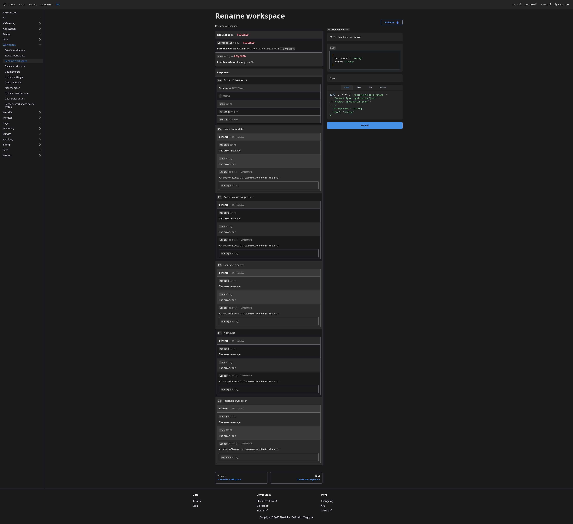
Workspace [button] (9, 44)
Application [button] (9, 28)
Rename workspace (16, 61)
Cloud (515, 4)
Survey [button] (7, 133)
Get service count (14, 98)
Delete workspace (15, 66)
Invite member (13, 82)
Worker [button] (7, 155)
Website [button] (7, 112)
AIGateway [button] (9, 23)
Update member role (17, 93)
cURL (346, 87)
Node (359, 87)
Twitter (261, 510)
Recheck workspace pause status (20, 105)
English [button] (562, 4)
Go (370, 87)
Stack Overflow (265, 501)
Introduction (10, 12)
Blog (195, 505)
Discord (529, 4)
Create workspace (15, 50)
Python (382, 87)
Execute (365, 125)
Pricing (32, 4)
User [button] (5, 39)
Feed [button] (5, 150)
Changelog (46, 4)
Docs (22, 4)
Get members (12, 71)
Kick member (12, 87)
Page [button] (6, 123)
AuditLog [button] (8, 139)
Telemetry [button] (8, 128)
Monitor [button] (7, 117)
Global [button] (6, 34)
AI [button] (4, 18)
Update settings (14, 77)
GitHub (544, 4)
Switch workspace (15, 55)
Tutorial (197, 501)
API (58, 4)
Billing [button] (6, 144)
